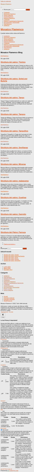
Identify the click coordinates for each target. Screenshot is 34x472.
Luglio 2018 (7, 266)
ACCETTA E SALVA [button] (6, 469)
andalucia (6, 25)
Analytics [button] (3, 365)
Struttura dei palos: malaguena (15, 181)
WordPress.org (8, 300)
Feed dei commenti (9, 299)
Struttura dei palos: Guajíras (13, 197)
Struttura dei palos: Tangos (13, 114)
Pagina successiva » (9, 244)
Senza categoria (8, 15)
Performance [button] (4, 348)
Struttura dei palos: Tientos (13, 62)
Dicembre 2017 (8, 269)
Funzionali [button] (4, 339)
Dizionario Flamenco (9, 14)
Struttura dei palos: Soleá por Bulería (14, 256)
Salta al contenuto (6, 1)
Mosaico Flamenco (6, 4)
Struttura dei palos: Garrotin (13, 214)
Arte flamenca (8, 24)
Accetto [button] (11, 312)
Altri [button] (2, 409)
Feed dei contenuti (9, 298)
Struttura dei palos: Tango (12, 97)
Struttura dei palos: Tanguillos (14, 131)
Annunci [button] (3, 401)
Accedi (6, 296)
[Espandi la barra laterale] (1, 247)
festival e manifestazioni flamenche (13, 21)
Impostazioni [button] (4, 312)
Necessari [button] (3, 428)
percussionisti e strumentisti (11, 22)
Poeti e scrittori (8, 289)
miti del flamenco (8, 16)
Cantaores (7, 12)
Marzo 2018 (7, 268)
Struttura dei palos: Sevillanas (14, 147)
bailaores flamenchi (9, 18)
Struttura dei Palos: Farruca (13, 232)
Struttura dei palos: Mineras (13, 164)
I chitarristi (6, 19)
